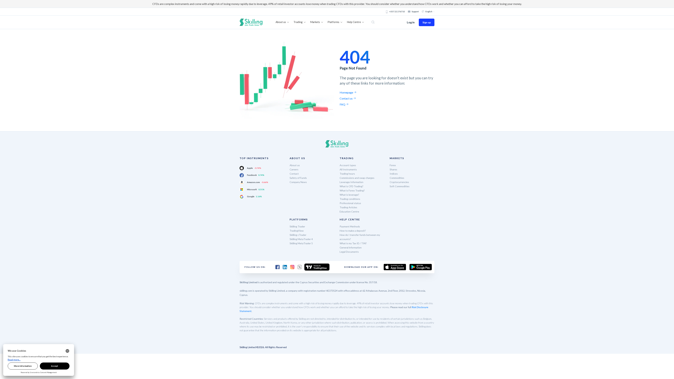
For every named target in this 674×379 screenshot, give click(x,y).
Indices (394, 173)
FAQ (343, 104)
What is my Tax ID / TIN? (353, 243)
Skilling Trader (297, 226)
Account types (348, 165)
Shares (393, 169)
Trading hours (347, 173)
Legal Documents (349, 251)
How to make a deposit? (353, 230)
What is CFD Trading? (351, 186)
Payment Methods (350, 226)
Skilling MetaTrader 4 (301, 239)
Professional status (350, 203)
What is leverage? (349, 194)
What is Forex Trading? (352, 190)
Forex (393, 165)
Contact (294, 173)
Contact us (346, 98)
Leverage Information (351, 182)
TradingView (297, 230)
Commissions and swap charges (357, 177)
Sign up (426, 22)
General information (351, 247)
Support (415, 11)
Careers (294, 169)
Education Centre (349, 211)
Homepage (347, 92)
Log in (411, 22)
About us (295, 165)
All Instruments (348, 169)
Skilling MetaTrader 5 (301, 243)
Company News (298, 182)
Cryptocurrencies (399, 182)
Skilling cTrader (298, 234)
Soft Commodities (399, 186)
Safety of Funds (298, 177)
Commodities (397, 177)
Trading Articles (348, 207)
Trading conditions (350, 198)
